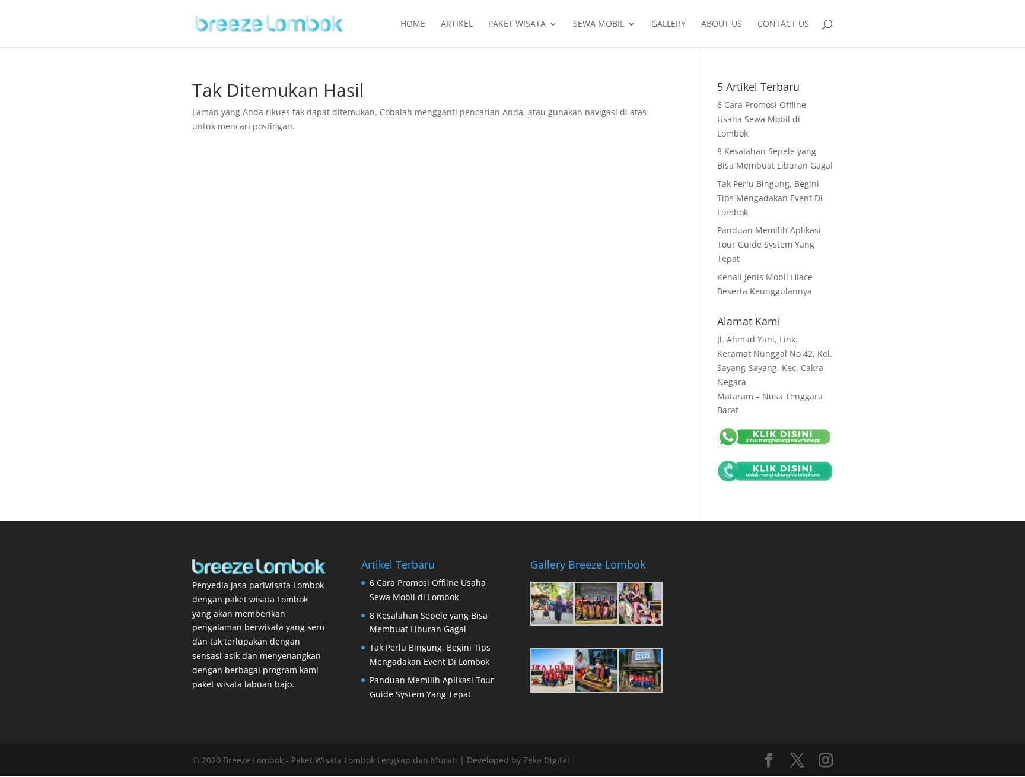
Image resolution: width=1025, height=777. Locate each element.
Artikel (457, 24)
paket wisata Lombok (266, 599)
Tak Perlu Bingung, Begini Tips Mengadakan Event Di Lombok (770, 198)
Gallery (668, 24)
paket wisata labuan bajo (242, 684)
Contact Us (783, 24)
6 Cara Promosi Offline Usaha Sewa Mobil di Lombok (761, 119)
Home (412, 24)
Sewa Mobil (598, 24)
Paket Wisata (517, 24)
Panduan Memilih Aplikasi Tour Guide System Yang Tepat (769, 244)
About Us (721, 24)
